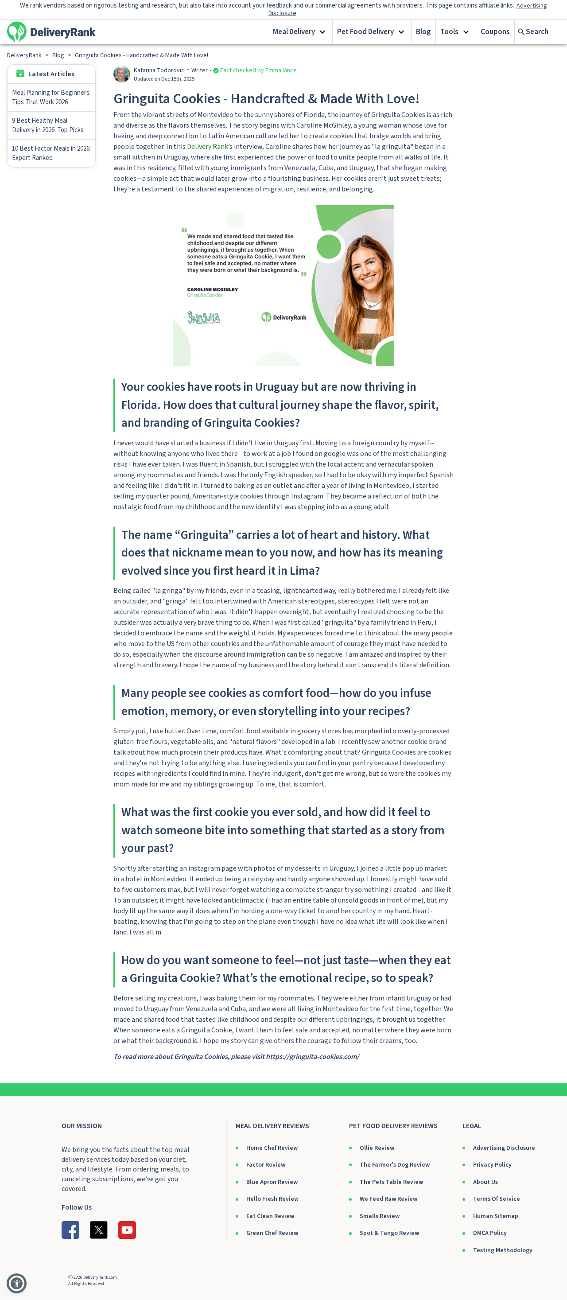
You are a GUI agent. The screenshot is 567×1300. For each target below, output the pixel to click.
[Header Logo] (51, 31)
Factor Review (265, 1164)
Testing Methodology (502, 1250)
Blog (423, 32)
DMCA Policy (490, 1233)
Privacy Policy (492, 1164)
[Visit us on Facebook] (70, 1230)
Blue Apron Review (272, 1182)
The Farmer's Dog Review (395, 1164)
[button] (300, 31)
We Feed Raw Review (388, 1199)
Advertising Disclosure (504, 1148)
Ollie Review (377, 1148)
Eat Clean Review (270, 1216)
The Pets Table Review (391, 1182)
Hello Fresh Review (272, 1199)
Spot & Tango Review (389, 1233)
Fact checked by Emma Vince (258, 70)
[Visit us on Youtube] (127, 1230)
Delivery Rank (207, 147)
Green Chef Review (272, 1233)
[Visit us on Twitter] (99, 1230)
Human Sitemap (495, 1216)
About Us (485, 1182)
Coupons (495, 32)
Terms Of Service (496, 1199)
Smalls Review (380, 1216)
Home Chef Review (272, 1148)
